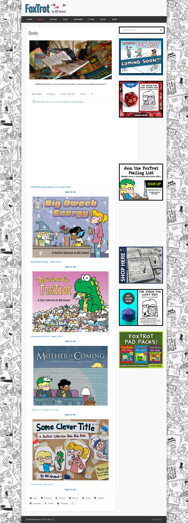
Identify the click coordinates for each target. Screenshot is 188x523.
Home (29, 19)
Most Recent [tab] (37, 94)
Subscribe (78, 19)
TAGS (65, 19)
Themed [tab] (83, 94)
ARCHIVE (53, 19)
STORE (91, 19)
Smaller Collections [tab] (67, 94)
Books (41, 19)
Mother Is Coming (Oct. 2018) (45, 409)
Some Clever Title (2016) (42, 484)
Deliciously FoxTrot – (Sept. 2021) (46, 336)
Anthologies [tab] (51, 94)
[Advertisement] (116, 8)
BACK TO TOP (70, 192)
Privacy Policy (157, 519)
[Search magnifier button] (161, 30)
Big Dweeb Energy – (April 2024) (46, 261)
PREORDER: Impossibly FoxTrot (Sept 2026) (51, 187)
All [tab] (92, 94)
